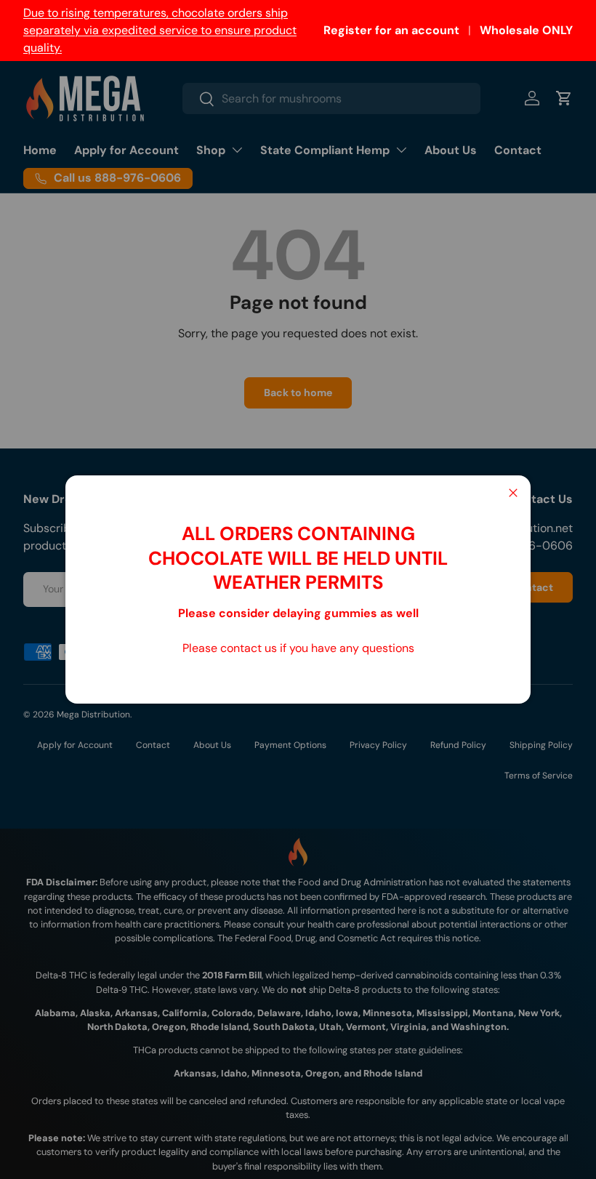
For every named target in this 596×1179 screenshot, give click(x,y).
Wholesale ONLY (526, 30)
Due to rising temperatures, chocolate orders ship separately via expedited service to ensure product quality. (160, 30)
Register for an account (391, 30)
